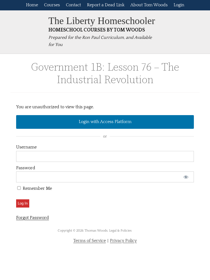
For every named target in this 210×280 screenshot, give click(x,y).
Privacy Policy (123, 240)
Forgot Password (32, 217)
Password (25, 167)
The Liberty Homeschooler (101, 20)
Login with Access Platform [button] (105, 121)
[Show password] (186, 176)
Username (26, 147)
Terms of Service (89, 240)
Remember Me (37, 188)
